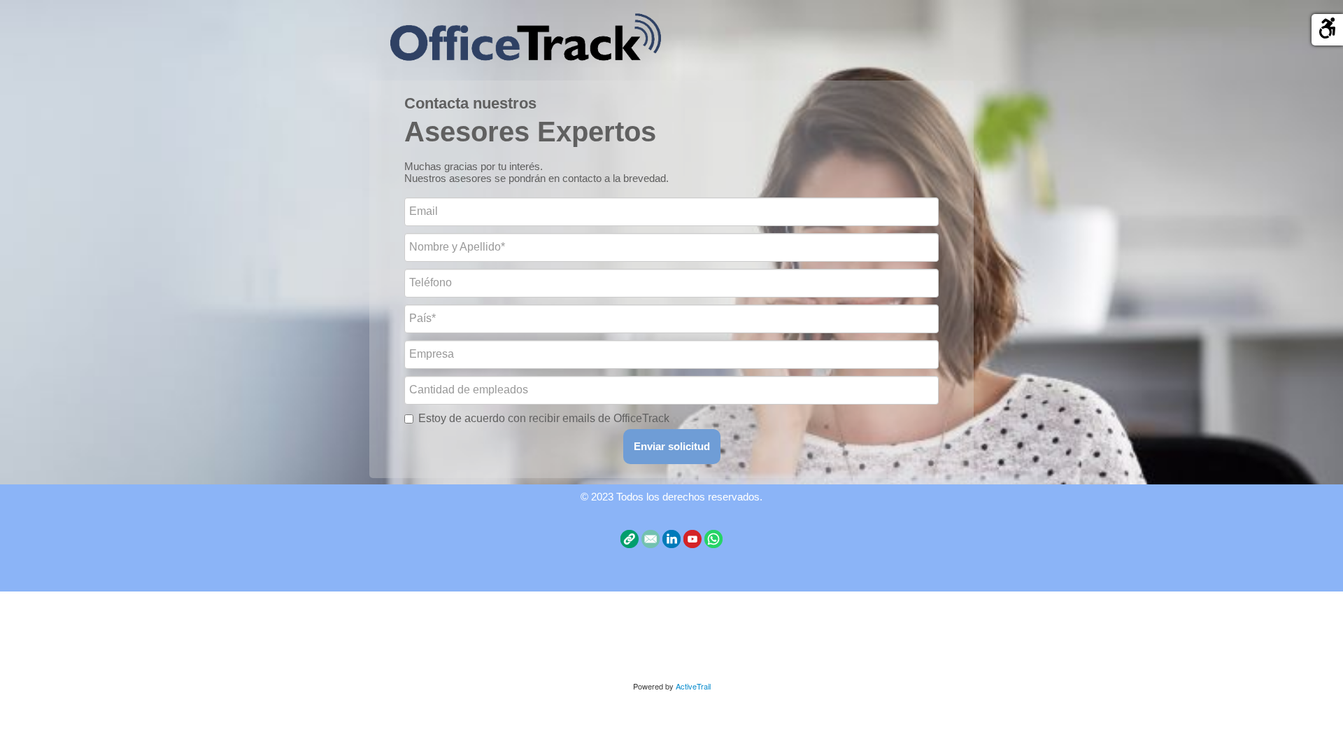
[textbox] (671, 121)
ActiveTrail (693, 686)
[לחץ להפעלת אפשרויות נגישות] (1327, 30)
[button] (671, 446)
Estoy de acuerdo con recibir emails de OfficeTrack (543, 418)
